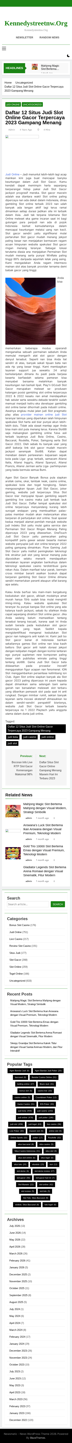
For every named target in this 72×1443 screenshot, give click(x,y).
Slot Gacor (15, 959)
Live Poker (17, 1131)
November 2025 (18, 1281)
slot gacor (23, 1178)
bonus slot (25, 1091)
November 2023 (18, 1357)
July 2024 (14, 1309)
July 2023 (14, 1371)
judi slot (12, 743)
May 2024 (14, 1316)
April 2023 (14, 1392)
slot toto (45, 1191)
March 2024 (15, 1329)
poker (38, 1138)
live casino (54, 1124)
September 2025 (18, 1295)
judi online (48, 737)
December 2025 (18, 1274)
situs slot (51, 1151)
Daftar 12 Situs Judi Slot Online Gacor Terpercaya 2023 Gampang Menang (30, 728)
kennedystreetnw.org (36, 23)
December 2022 (18, 1420)
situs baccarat (26, 1144)
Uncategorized (32, 104)
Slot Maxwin (26, 1184)
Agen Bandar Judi (19, 1071)
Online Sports (18, 1138)
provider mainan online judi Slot (44, 414)
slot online (46, 1184)
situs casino (46, 1144)
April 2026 (14, 1246)
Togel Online (16, 973)
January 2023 (16, 1413)
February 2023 (17, 1406)
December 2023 (18, 1350)
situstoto (38, 1164)
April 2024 (14, 1323)
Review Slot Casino (20, 945)
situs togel (47, 1158)
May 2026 (14, 1239)
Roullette (54, 1138)
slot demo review (44, 1171)
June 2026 (15, 1232)
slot (53, 1164)
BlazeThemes (37, 1437)
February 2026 (17, 1260)
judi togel (34, 1124)
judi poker (46, 1117)
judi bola (13, 737)
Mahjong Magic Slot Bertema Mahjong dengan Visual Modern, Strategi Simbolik (51, 67)
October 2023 (16, 1364)
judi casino (29, 737)
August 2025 (16, 1302)
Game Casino (25, 1104)
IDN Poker (47, 1104)
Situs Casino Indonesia (27, 1151)
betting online (25, 1084)
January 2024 (16, 1343)
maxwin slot (36, 1131)
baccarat (20, 1077)
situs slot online (26, 1158)
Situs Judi (14, 952)
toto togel (50, 1205)
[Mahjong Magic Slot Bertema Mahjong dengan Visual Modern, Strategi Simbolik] (35, 67)
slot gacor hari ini (45, 1178)
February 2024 (17, 1336)
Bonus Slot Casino (19, 925)
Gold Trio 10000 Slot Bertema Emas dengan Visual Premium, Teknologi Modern (44, 850)
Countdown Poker (46, 1097)
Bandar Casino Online (44, 1077)
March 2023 (15, 1399)
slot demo (23, 1171)
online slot (55, 1131)
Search (58, 904)
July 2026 (14, 1225)
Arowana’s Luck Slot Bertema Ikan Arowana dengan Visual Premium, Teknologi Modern (43, 829)
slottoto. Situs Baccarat (27, 1205)
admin (11, 129)
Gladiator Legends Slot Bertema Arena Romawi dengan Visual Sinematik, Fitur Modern (44, 871)
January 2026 (16, 1267)
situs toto (20, 1164)
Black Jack (47, 1084)
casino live (45, 1091)
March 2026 (15, 1253)
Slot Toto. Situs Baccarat (35, 1198)
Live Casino (15, 939)
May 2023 (14, 1385)
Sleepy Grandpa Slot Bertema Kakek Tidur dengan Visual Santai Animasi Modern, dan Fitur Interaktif (36, 1047)
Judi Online (13, 104)
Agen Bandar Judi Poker (48, 1071)
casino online (22, 1097)
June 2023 (15, 1378)
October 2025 (16, 1288)
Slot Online (15, 966)
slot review (27, 1191)
